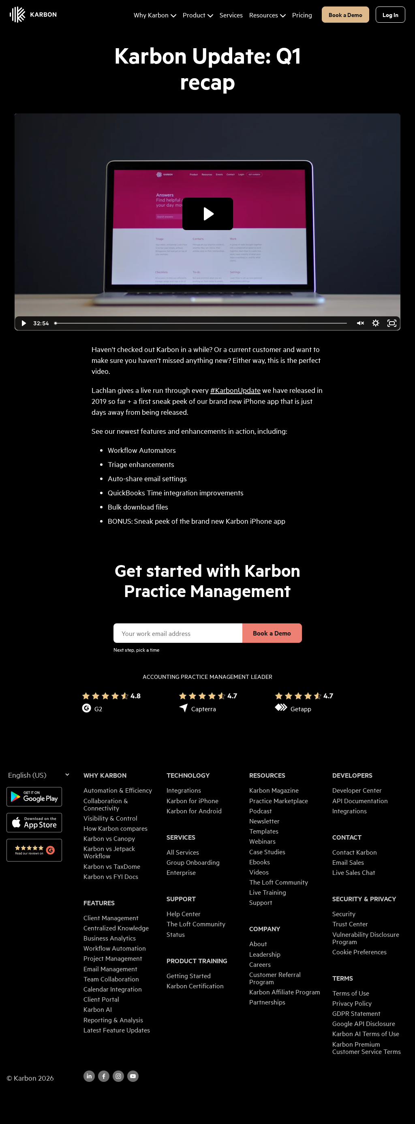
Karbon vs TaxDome (111, 866)
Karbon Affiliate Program (284, 991)
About (258, 943)
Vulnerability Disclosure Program (365, 937)
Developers (352, 775)
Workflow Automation (114, 947)
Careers (260, 964)
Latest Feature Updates (116, 1029)
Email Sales (348, 862)
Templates (263, 830)
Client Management (111, 917)
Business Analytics (109, 937)
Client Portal (101, 998)
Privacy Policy (352, 1003)
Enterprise (181, 872)
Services (181, 837)
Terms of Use (350, 992)
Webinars (262, 841)
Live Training (267, 892)
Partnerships (267, 1001)
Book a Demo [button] (345, 14)
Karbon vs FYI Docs (110, 876)
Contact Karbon (354, 851)
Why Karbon (104, 775)
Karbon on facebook (103, 1076)
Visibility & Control (110, 817)
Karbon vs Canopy (109, 838)
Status (176, 934)
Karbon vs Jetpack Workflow (109, 852)
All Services (183, 851)
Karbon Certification (195, 985)
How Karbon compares (115, 828)
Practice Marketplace (278, 800)
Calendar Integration (112, 988)
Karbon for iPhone (192, 800)
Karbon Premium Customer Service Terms (366, 1047)
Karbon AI (97, 1009)
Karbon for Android (194, 810)
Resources (267, 775)
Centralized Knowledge (116, 927)
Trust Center (350, 923)
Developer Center (357, 789)
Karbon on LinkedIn (89, 1076)
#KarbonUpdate (235, 390)
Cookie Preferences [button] (359, 951)
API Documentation (360, 800)
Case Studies (267, 851)
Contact (347, 837)
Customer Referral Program (275, 977)
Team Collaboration (111, 978)
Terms (342, 978)
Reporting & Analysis (113, 1019)
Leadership (264, 954)
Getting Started (189, 975)
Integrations (184, 789)
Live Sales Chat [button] (353, 872)
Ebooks (259, 861)
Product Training (197, 960)
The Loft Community (196, 923)
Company (264, 928)
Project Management (112, 958)
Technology (188, 775)
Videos (259, 871)
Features (99, 902)
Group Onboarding (193, 862)
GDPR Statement (356, 1013)
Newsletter (264, 820)
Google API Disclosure (363, 1023)
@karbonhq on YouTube (118, 1076)
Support (181, 898)
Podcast (260, 810)
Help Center (184, 913)
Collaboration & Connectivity (105, 804)
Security (343, 913)
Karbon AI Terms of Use (365, 1033)
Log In (390, 14)
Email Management (110, 968)
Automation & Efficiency (117, 789)
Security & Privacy (364, 898)
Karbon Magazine (274, 789)
